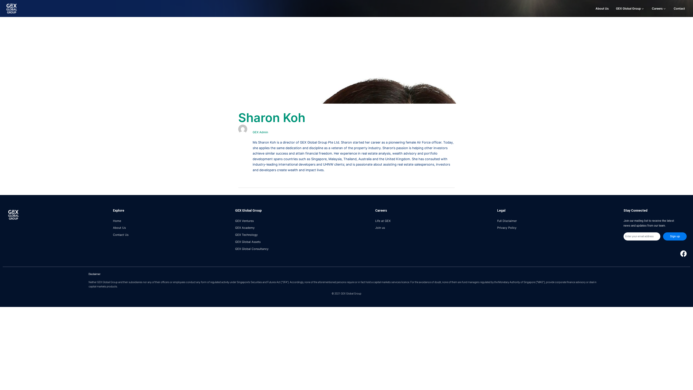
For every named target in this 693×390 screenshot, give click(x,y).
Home (117, 221)
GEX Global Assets (248, 242)
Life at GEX (383, 221)
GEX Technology (246, 235)
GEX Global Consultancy (252, 249)
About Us (602, 8)
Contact (679, 8)
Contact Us (120, 235)
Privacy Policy (507, 227)
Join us (380, 227)
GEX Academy (245, 227)
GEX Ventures (244, 221)
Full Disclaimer (507, 221)
